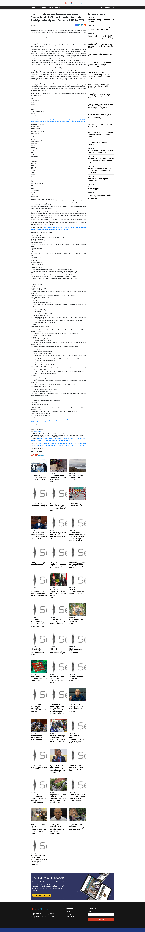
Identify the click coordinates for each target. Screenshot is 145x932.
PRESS (51, 7)
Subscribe (101, 919)
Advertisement (70, 916)
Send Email (37, 431)
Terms (68, 911)
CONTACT (58, 7)
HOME (33, 7)
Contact (68, 919)
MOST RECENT (42, 7)
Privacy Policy (70, 914)
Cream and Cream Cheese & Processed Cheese (71, 83)
